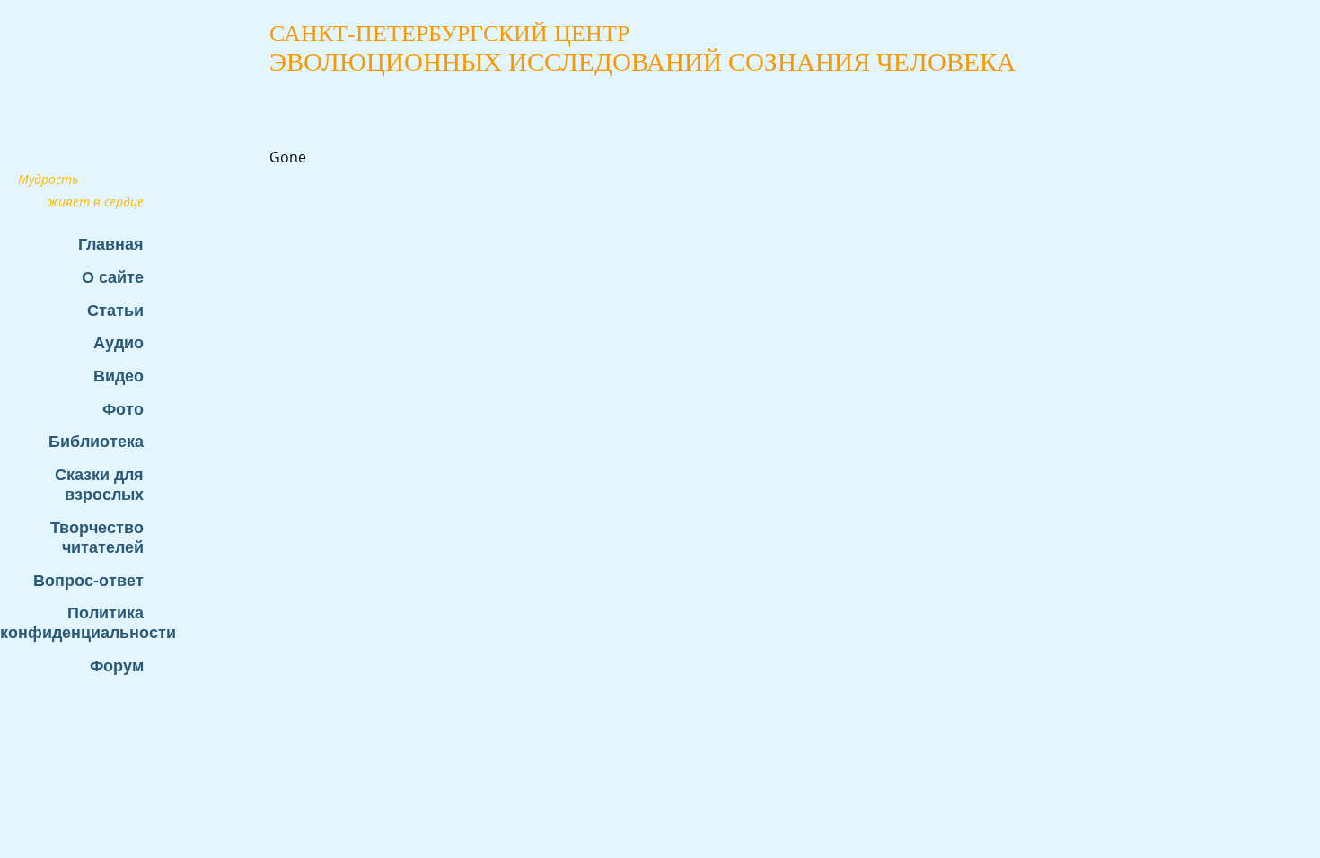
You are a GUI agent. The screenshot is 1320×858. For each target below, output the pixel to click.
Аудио (118, 342)
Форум (117, 665)
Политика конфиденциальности (81, 622)
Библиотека (96, 441)
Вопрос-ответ (88, 580)
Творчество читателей (97, 537)
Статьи (115, 310)
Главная (111, 243)
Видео (118, 375)
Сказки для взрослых (99, 484)
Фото (123, 408)
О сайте (113, 276)
